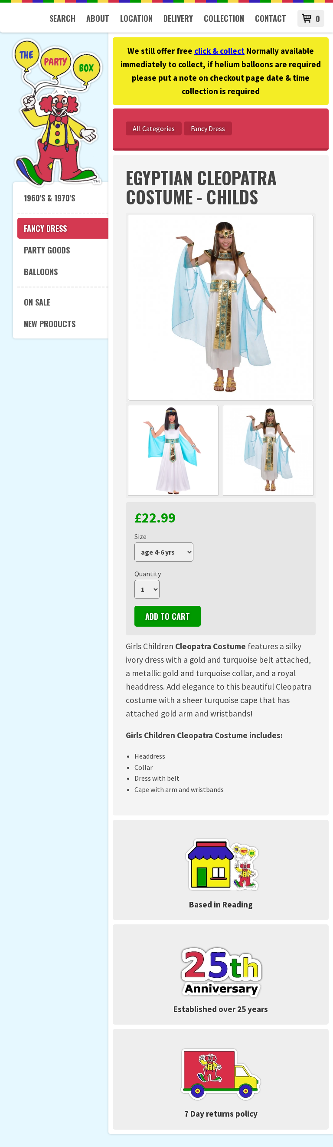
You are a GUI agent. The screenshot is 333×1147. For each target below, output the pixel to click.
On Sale (37, 302)
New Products (49, 323)
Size (140, 536)
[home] (57, 186)
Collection (224, 18)
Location (136, 18)
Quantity (147, 573)
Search (62, 18)
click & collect (219, 51)
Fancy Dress (45, 228)
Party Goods (47, 250)
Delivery (178, 18)
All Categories (154, 128)
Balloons (41, 271)
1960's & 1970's (49, 198)
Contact (270, 18)
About (97, 18)
